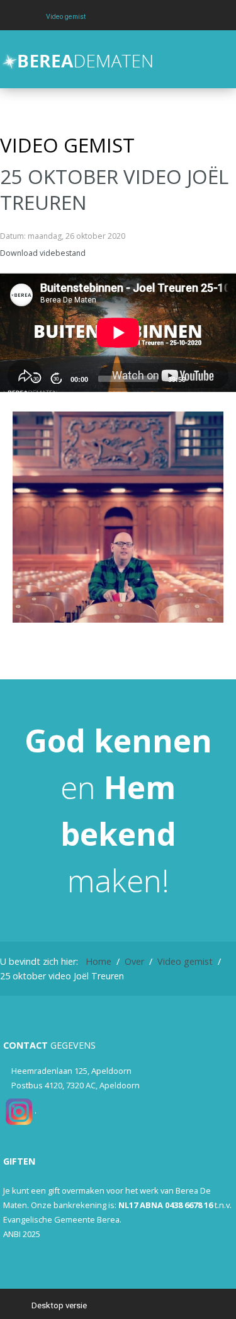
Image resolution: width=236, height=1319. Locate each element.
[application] (118, 333)
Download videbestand (43, 253)
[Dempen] (199, 378)
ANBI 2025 (21, 1234)
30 (35, 378)
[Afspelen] (15, 378)
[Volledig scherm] (219, 378)
